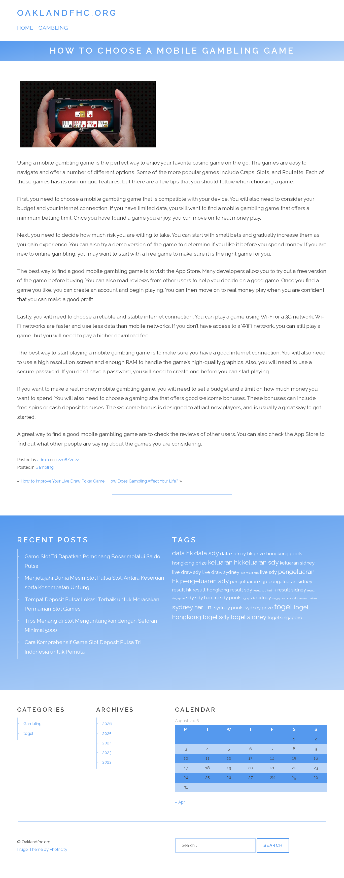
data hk (182, 553)
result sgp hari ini (264, 590)
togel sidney (248, 617)
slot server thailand (306, 598)
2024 (107, 742)
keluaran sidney (297, 563)
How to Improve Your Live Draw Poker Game (63, 481)
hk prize (256, 553)
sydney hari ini (192, 607)
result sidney (291, 589)
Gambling (53, 28)
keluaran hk (224, 562)
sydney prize (259, 607)
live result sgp (249, 572)
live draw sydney (220, 572)
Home (25, 28)
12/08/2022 (67, 459)
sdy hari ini (207, 597)
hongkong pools (284, 553)
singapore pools (282, 598)
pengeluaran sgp (248, 581)
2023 (107, 752)
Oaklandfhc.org (67, 13)
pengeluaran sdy (204, 581)
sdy (190, 597)
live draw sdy (186, 572)
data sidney (233, 553)
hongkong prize (189, 563)
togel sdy (215, 617)
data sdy (206, 553)
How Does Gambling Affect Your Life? (143, 481)
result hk (181, 589)
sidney (263, 597)
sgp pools (249, 598)
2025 (107, 733)
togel (283, 606)
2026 (107, 723)
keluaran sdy (260, 562)
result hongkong (211, 589)
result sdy (241, 589)
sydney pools (229, 607)
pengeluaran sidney (290, 581)
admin (43, 459)
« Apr (180, 802)
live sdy (268, 572)
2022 (107, 762)
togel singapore (284, 617)
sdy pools (231, 597)
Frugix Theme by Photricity (42, 849)
